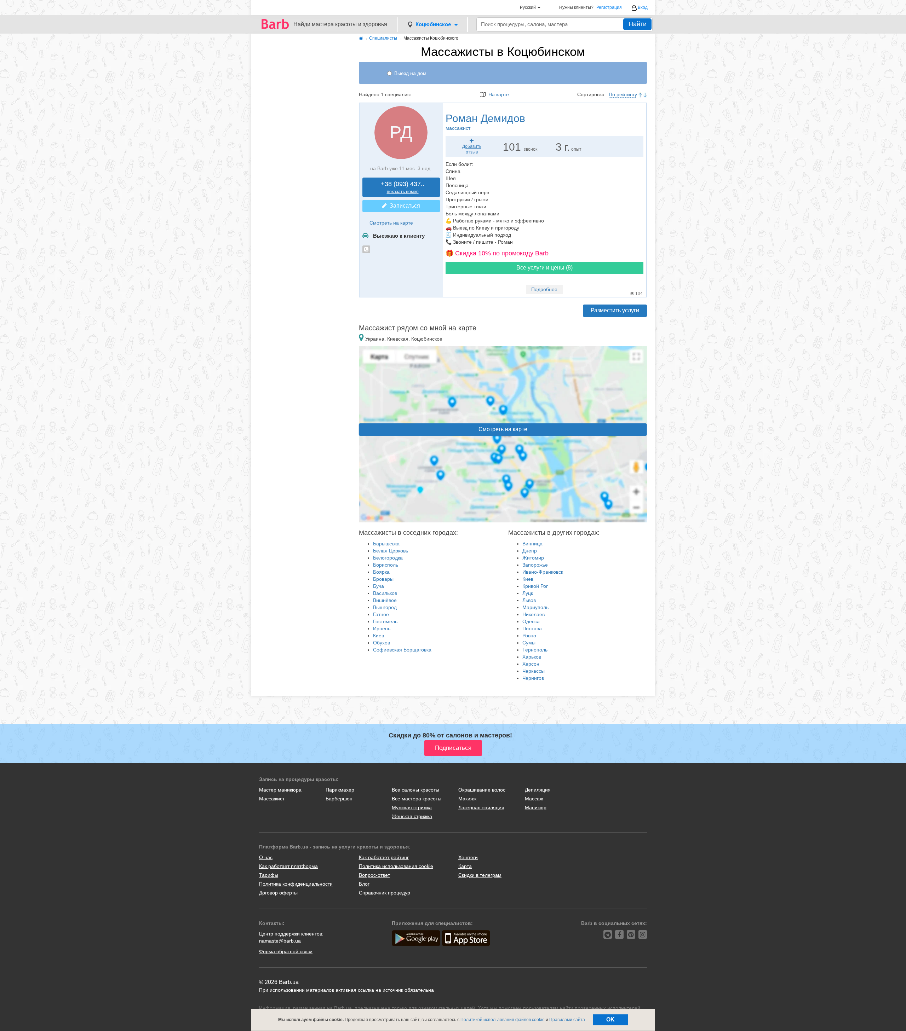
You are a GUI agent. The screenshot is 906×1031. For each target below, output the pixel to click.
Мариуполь (535, 607)
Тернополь (534, 650)
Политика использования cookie (396, 866)
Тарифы (268, 875)
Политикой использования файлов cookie (502, 1019)
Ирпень (381, 628)
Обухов (381, 642)
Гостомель (385, 621)
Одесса (531, 621)
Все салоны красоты (415, 790)
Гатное (381, 614)
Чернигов (533, 678)
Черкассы (533, 671)
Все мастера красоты (416, 798)
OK (610, 1019)
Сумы (528, 642)
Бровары (383, 579)
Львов (529, 600)
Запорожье (535, 565)
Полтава (532, 628)
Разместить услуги (615, 310)
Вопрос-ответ (374, 875)
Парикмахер (340, 790)
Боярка (381, 572)
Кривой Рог (535, 586)
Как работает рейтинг (384, 857)
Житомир (533, 558)
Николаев (533, 614)
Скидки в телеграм (479, 875)
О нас (266, 857)
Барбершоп (339, 798)
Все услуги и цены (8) (544, 268)
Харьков (531, 657)
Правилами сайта (567, 1019)
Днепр (529, 551)
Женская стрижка (412, 816)
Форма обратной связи (285, 951)
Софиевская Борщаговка (402, 650)
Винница (532, 543)
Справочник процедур (384, 893)
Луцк (527, 593)
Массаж (534, 798)
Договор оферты (278, 893)
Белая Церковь (390, 551)
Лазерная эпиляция (481, 807)
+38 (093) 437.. (402, 187)
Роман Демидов (485, 121)
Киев (378, 635)
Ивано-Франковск (542, 572)
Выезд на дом (410, 73)
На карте (497, 94)
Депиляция (538, 790)
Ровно (529, 635)
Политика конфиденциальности (296, 884)
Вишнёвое (385, 600)
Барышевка (386, 543)
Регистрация (609, 7)
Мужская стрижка (412, 807)
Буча (378, 586)
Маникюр (535, 807)
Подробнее (544, 289)
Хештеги (468, 857)
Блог (364, 884)
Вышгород (385, 607)
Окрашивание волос (481, 790)
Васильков (385, 593)
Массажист (272, 798)
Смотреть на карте (391, 223)
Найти (638, 24)
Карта (465, 866)
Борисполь (385, 565)
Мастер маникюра (280, 790)
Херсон (530, 664)
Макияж (467, 798)
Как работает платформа (288, 866)
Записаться (403, 206)
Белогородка (388, 558)
